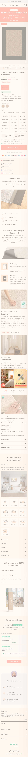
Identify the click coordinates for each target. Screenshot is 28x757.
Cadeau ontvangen (20, 385)
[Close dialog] (26, 369)
